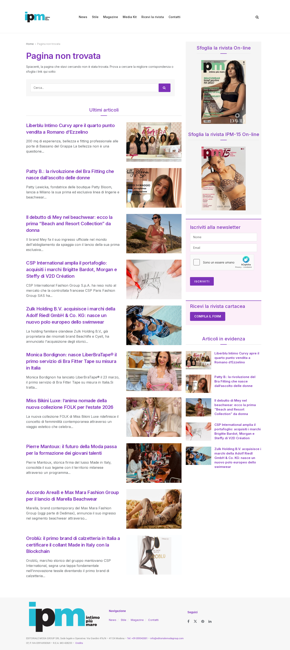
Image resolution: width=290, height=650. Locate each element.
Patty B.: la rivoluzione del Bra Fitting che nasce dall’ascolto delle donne (234, 381)
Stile (95, 17)
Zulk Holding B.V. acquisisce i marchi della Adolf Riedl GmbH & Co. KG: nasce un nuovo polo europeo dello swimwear (70, 315)
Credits (79, 643)
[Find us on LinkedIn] (209, 621)
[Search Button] (257, 17)
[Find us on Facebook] (188, 621)
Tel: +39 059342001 (137, 638)
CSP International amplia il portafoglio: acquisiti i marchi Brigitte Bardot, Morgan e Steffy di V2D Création (71, 269)
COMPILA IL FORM (207, 316)
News (83, 17)
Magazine (110, 17)
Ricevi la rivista (152, 17)
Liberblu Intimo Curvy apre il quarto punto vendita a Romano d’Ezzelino (236, 357)
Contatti (174, 17)
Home (30, 43)
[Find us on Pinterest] (202, 621)
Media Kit (130, 17)
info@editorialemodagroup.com (167, 638)
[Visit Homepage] (37, 17)
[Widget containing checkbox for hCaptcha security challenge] (222, 262)
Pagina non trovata (48, 43)
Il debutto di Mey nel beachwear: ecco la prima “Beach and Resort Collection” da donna (69, 223)
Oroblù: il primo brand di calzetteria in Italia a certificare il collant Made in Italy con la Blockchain (73, 544)
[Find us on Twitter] (195, 621)
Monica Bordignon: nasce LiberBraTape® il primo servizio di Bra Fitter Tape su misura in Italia (71, 361)
